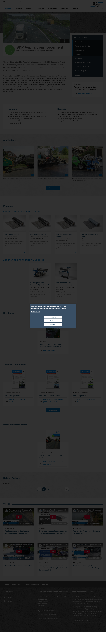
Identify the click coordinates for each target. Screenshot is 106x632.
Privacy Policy (35, 311)
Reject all (53, 324)
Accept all (53, 317)
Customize (53, 321)
